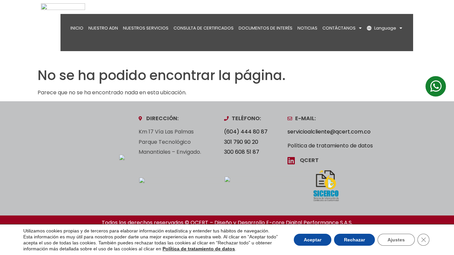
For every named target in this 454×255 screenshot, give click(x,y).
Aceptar (312, 239)
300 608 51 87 (241, 152)
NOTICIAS (307, 28)
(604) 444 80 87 (246, 131)
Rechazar (354, 239)
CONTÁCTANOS (339, 28)
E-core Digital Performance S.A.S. (309, 222)
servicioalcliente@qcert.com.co (329, 131)
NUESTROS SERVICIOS (146, 28)
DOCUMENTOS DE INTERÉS (265, 28)
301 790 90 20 (241, 142)
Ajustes (396, 239)
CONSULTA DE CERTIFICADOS (203, 28)
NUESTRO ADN (103, 28)
